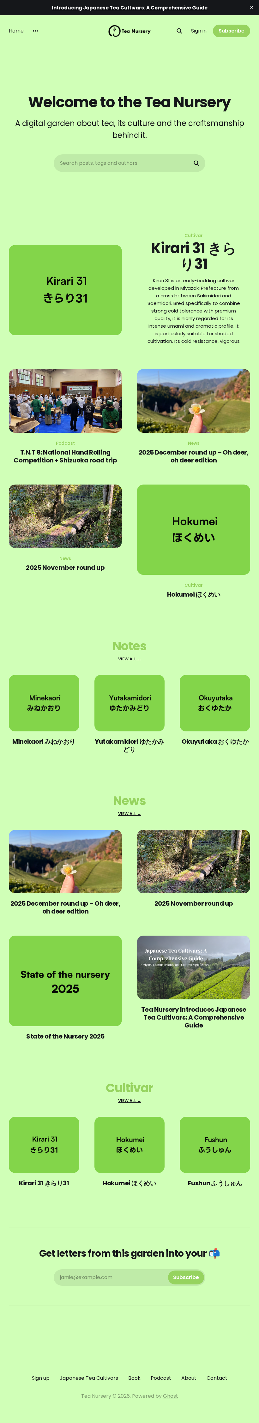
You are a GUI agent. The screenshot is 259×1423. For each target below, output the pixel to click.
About (188, 1378)
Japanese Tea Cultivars (89, 1378)
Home (16, 30)
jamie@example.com (129, 1277)
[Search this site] (179, 31)
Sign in (199, 30)
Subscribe (231, 30)
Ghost (170, 1396)
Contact (217, 1378)
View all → (129, 659)
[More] (35, 31)
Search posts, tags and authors (98, 163)
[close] (251, 8)
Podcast (161, 1378)
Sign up (41, 1378)
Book (134, 1378)
